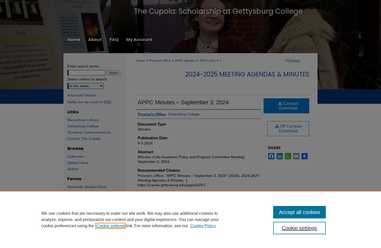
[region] (190, 219)
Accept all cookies (299, 212)
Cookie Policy (203, 226)
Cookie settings (110, 226)
